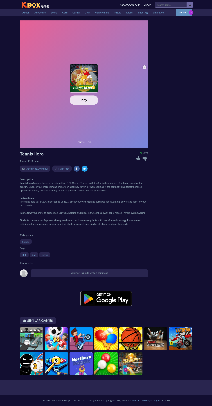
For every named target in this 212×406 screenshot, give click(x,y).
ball (34, 254)
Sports (25, 241)
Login (147, 4)
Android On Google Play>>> (146, 400)
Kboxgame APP (130, 4)
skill (24, 254)
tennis (45, 254)
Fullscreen (63, 168)
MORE (182, 12)
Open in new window (37, 168)
